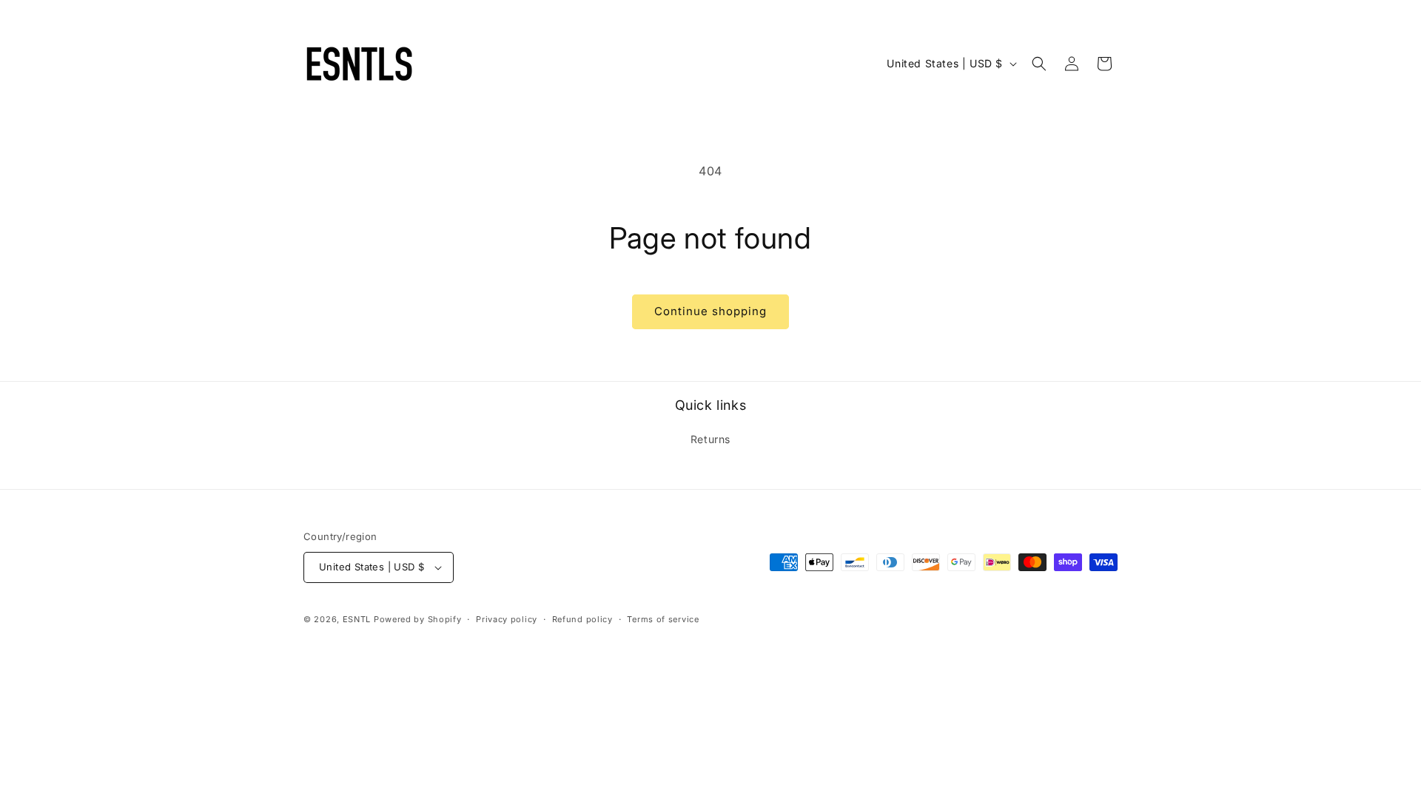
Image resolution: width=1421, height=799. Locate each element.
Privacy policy (506, 619)
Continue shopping (710, 311)
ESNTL (357, 619)
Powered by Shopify (418, 619)
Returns (710, 439)
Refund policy (582, 619)
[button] (1039, 63)
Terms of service (663, 619)
